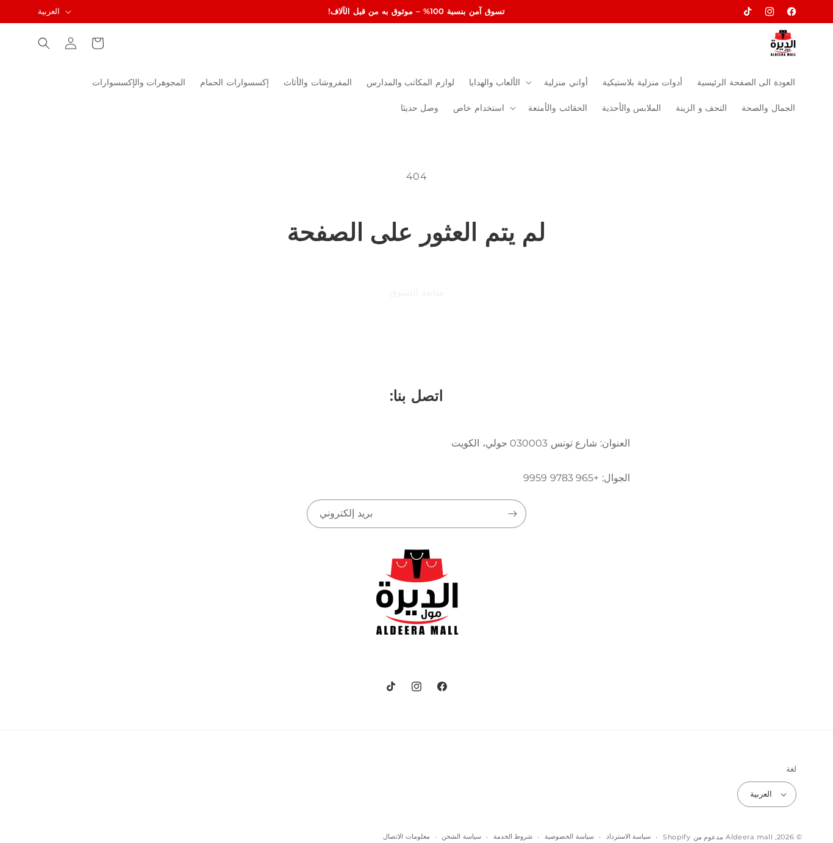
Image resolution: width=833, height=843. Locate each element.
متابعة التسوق (417, 292)
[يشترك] (512, 513)
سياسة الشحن (461, 836)
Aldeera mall (749, 837)
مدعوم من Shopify (693, 837)
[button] (499, 82)
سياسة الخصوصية (569, 836)
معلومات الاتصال (406, 836)
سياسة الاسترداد (628, 836)
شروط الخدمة (513, 836)
